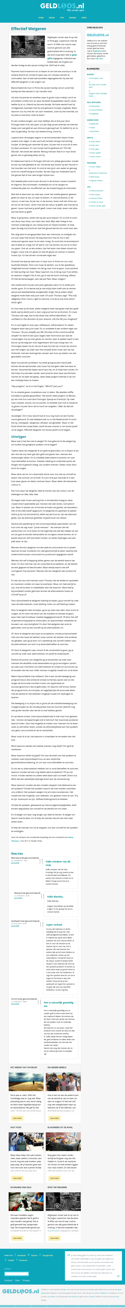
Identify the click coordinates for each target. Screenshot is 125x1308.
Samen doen (92, 120)
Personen (91, 163)
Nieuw (52, 17)
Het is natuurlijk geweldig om (58, 1004)
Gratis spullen (95, 153)
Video (84, 17)
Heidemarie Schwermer (98, 173)
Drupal (74, 1296)
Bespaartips (95, 106)
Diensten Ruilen (96, 198)
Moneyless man (96, 78)
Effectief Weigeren (57, 1187)
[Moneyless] (20, 1293)
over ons (99, 58)
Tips (62, 17)
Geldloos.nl (104, 1293)
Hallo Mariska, (55, 896)
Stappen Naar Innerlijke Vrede (98, 94)
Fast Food (15, 1127)
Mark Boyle (94, 177)
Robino (53, 1296)
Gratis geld (94, 149)
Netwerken (94, 131)
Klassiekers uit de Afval (60, 1127)
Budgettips (94, 113)
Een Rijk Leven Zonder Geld (97, 85)
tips (64, 1289)
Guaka (91, 1296)
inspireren (97, 51)
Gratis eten (94, 145)
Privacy (26, 1280)
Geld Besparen (94, 102)
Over (17, 1280)
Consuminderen (96, 110)
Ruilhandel (94, 124)
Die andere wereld (57, 1067)
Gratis (90, 138)
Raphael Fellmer (96, 180)
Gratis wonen (95, 156)
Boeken (72, 17)
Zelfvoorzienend (96, 191)
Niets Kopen (95, 194)
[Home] (62, 7)
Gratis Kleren (95, 141)
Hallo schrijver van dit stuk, (58, 863)
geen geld (55, 1230)
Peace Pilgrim (95, 167)
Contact (8, 1280)
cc (94, 1293)
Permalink (15, 863)
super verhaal (54, 924)
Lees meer (17, 1118)
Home (41, 17)
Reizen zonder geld (97, 206)
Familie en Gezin (96, 202)
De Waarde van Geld (20, 1187)
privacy (116, 1296)
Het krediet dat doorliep (23, 1067)
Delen (92, 127)
